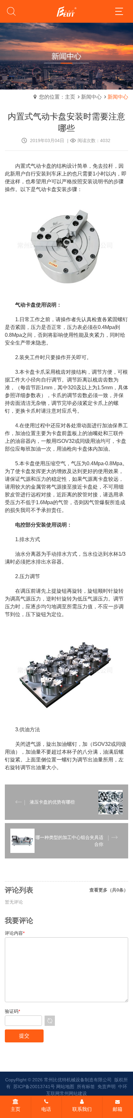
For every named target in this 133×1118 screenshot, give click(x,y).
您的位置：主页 (57, 97)
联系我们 (82, 1109)
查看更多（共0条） (108, 890)
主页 (15, 1109)
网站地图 (65, 1086)
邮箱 (117, 1109)
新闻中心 (91, 97)
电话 (46, 1109)
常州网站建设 (73, 1093)
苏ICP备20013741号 (34, 1086)
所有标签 (86, 1086)
